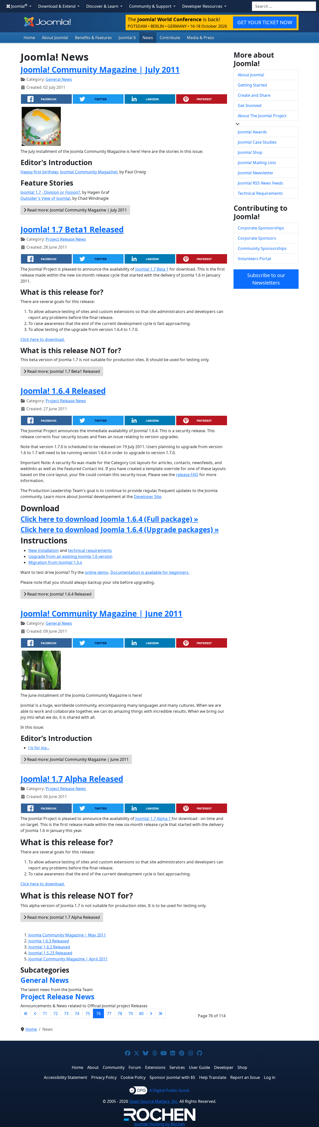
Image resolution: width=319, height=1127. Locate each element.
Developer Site (147, 496)
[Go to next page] (151, 1013)
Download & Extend (57, 6)
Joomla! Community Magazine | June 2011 (101, 613)
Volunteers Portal (254, 258)
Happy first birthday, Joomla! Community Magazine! (68, 172)
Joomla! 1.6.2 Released (49, 947)
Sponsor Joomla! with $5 (172, 1077)
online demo (96, 572)
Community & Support (150, 6)
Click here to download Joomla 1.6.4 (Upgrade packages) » (119, 529)
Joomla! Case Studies (257, 142)
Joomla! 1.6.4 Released (63, 390)
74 (77, 1013)
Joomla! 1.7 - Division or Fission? (50, 192)
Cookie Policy (133, 1077)
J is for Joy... (38, 747)
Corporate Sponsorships (261, 228)
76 (98, 1013)
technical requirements (90, 550)
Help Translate (212, 1077)
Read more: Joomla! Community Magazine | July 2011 (76, 210)
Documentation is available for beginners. (149, 572)
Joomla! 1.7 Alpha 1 (153, 818)
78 (120, 1013)
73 (66, 1013)
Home (29, 37)
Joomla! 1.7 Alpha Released (71, 778)
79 (130, 1013)
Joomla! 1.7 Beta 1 (151, 269)
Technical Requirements (260, 193)
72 (55, 1013)
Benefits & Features (93, 37)
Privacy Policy (104, 1077)
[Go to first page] (25, 1013)
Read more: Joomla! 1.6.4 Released (58, 594)
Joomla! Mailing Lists (257, 162)
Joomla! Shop (250, 152)
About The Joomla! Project (262, 115)
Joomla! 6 (127, 37)
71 (45, 1013)
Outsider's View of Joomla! (45, 198)
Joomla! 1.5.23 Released (50, 953)
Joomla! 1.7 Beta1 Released (72, 229)
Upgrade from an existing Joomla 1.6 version (70, 556)
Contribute (170, 37)
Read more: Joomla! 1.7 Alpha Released (63, 917)
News (148, 37)
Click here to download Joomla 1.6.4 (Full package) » (109, 519)
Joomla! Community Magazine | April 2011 (68, 959)
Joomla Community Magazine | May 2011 (67, 935)
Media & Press (200, 37)
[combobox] (284, 6)
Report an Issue (245, 1077)
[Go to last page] (160, 1013)
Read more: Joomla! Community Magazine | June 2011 (77, 759)
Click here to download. (42, 339)
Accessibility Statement (65, 1077)
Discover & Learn (102, 6)
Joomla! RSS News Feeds (260, 183)
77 (109, 1013)
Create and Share (254, 95)
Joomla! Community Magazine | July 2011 (100, 69)
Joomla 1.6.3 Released (48, 941)
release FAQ (187, 474)
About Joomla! (55, 37)
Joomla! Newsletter (255, 173)
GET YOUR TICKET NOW (264, 22)
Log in (269, 1077)
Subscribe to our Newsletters (266, 279)
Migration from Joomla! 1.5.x (55, 562)
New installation (43, 550)
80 (141, 1013)
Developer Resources (202, 6)
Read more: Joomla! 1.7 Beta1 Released (63, 371)
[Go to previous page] (35, 1013)
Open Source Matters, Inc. (153, 1101)
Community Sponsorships (262, 248)
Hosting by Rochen (159, 1124)
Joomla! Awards (252, 132)
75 (87, 1013)
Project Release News (66, 239)
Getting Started (252, 85)
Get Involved (249, 105)
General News (59, 79)
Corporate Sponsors (257, 238)
